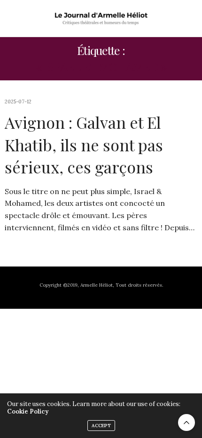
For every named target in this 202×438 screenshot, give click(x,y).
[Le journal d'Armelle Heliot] (101, 18)
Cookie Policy (27, 411)
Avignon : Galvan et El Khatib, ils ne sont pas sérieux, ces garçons (84, 144)
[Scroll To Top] (186, 422)
